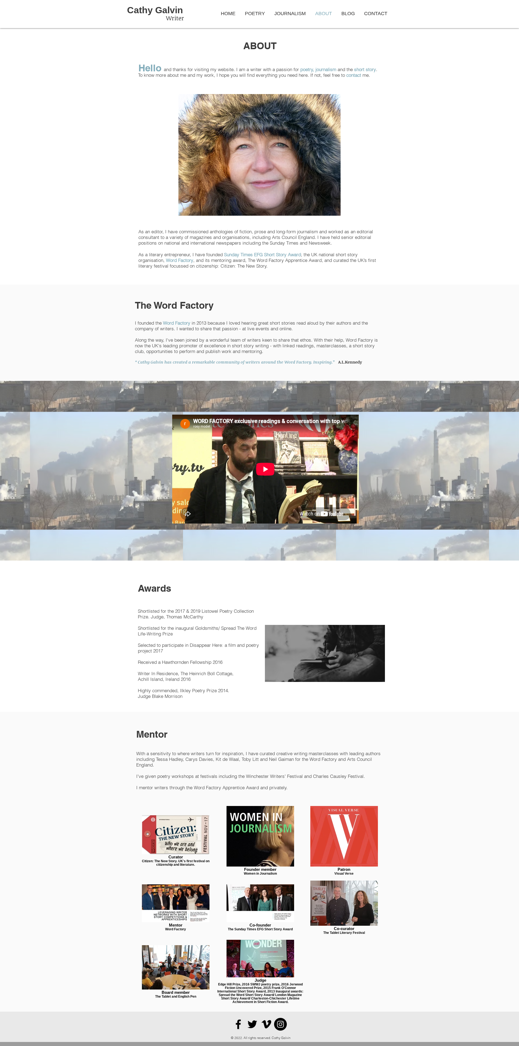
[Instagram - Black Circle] (280, 1024)
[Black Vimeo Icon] (266, 1024)
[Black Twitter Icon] (252, 1024)
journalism (325, 69)
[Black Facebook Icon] (238, 1024)
